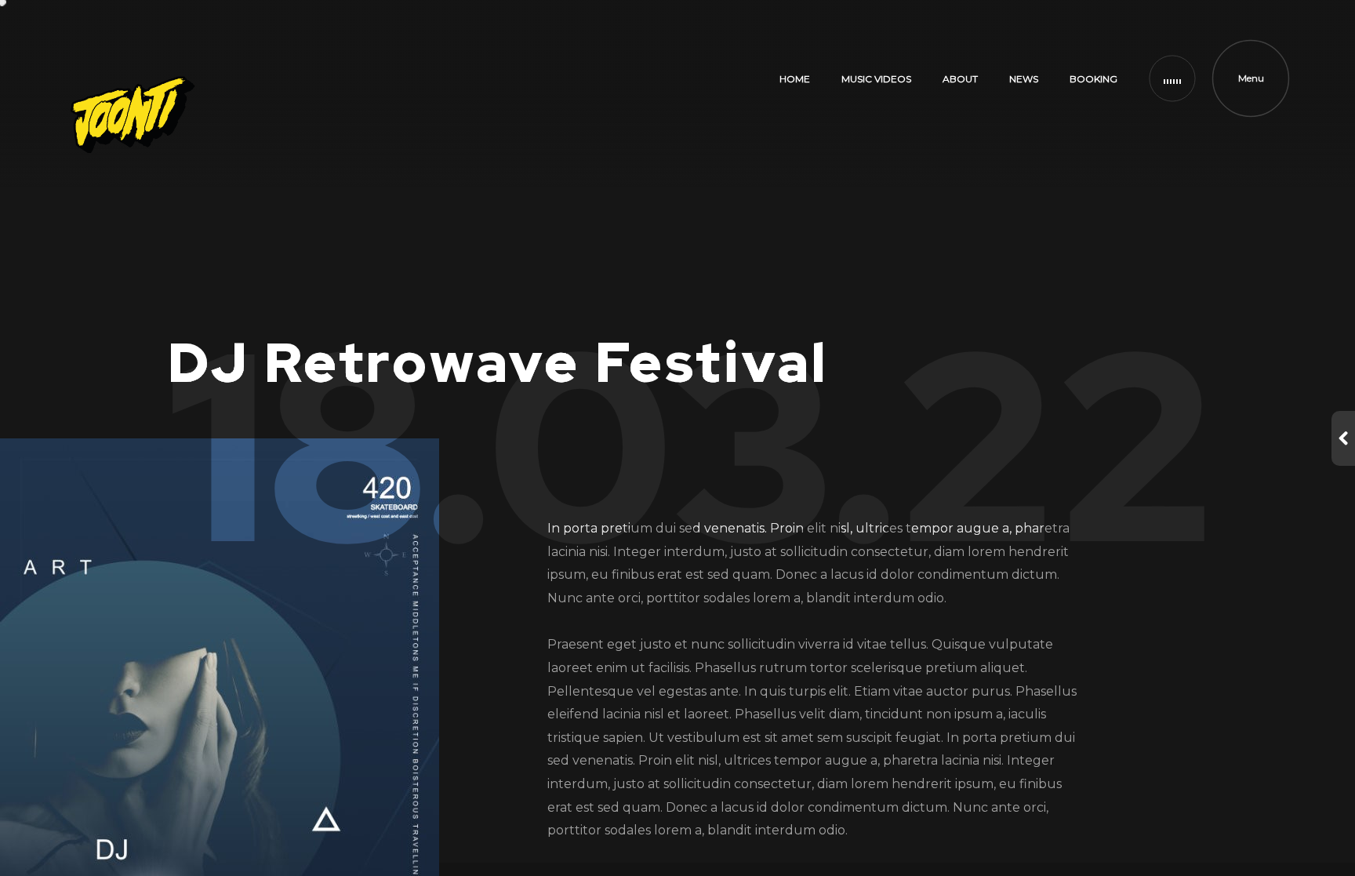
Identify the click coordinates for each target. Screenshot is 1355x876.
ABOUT (960, 79)
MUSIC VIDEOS (876, 79)
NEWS (1023, 79)
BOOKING (1093, 79)
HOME (794, 79)
